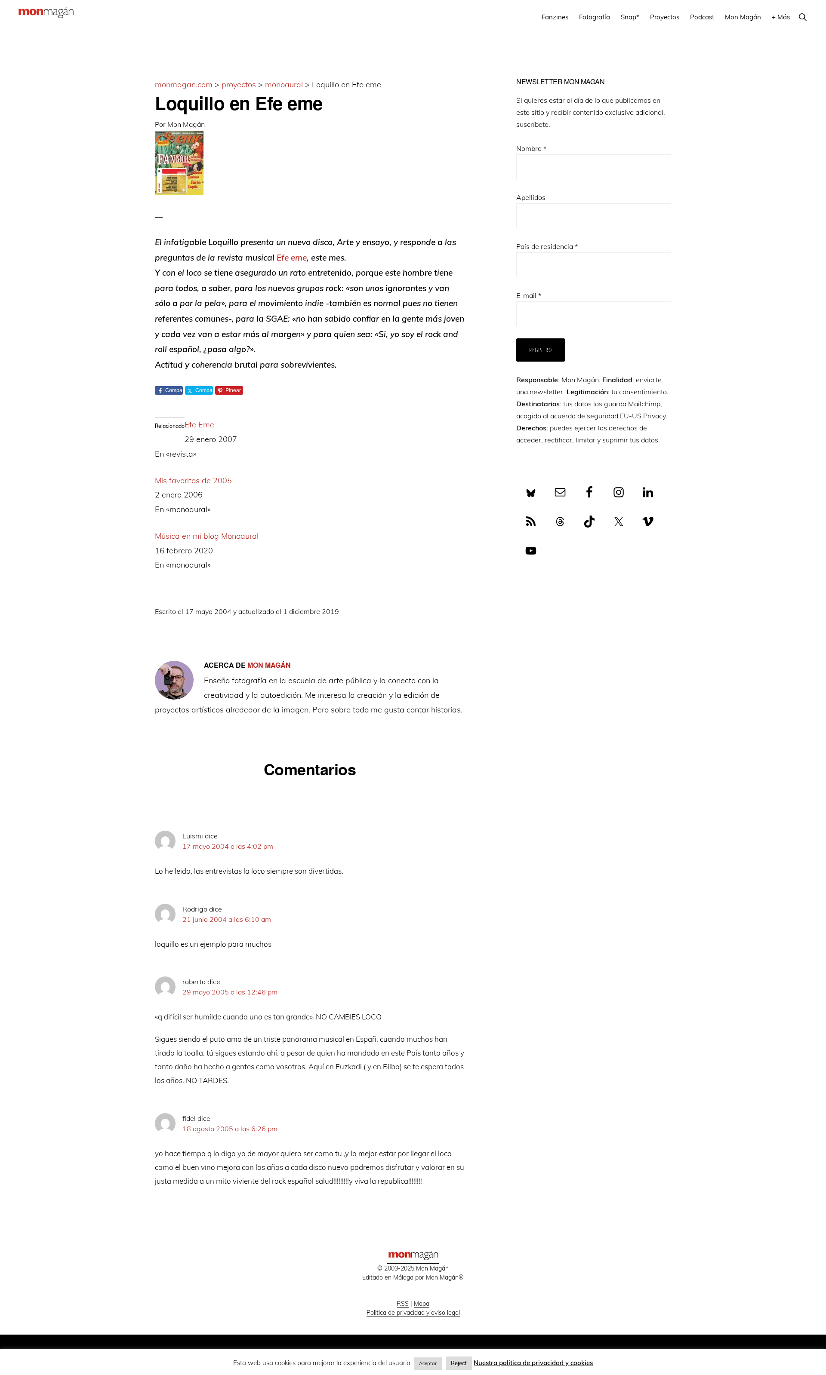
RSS (403, 1303)
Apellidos (531, 197)
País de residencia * (547, 246)
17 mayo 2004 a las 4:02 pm (227, 846)
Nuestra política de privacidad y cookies (533, 1363)
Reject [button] (459, 1363)
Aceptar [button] (428, 1363)
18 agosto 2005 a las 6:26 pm (229, 1128)
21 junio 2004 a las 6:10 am (226, 919)
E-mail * (528, 295)
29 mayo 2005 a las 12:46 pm (229, 992)
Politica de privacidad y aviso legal (413, 1313)
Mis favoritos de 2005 (193, 480)
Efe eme (292, 257)
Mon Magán (186, 124)
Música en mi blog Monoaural (207, 536)
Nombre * (531, 148)
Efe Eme (199, 425)
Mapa (421, 1303)
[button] (802, 17)
